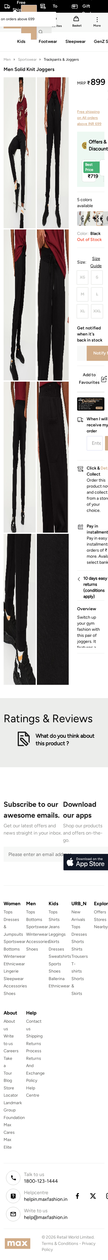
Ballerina (56, 978)
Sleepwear (14, 978)
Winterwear (15, 956)
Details (89, 401)
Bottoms (12, 949)
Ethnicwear (14, 964)
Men (7, 59)
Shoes (10, 993)
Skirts (54, 941)
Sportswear (27, 59)
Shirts (54, 919)
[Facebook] (77, 1196)
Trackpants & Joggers (61, 59)
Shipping (34, 1036)
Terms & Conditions (60, 1243)
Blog (8, 1080)
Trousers (79, 956)
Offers (100, 912)
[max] (19, 1243)
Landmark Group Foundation (14, 1110)
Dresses (56, 949)
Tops (8, 912)
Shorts (77, 941)
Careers (11, 1050)
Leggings (57, 934)
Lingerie (11, 971)
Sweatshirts (60, 956)
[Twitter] (93, 1196)
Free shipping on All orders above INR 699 (89, 118)
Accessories (15, 986)
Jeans (54, 926)
